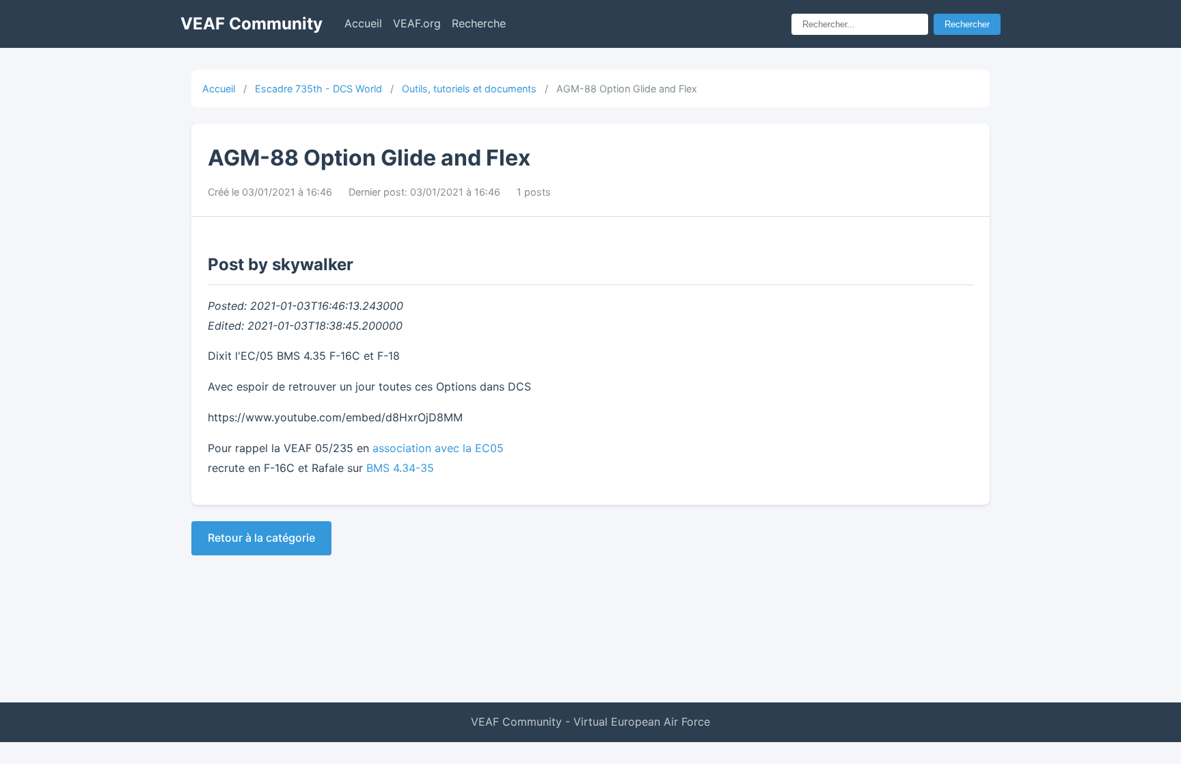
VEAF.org (417, 23)
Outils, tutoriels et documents (469, 88)
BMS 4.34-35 (400, 468)
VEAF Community (251, 24)
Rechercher (967, 24)
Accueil (363, 23)
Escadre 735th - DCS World (318, 88)
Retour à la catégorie (261, 537)
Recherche (479, 23)
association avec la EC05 (438, 448)
